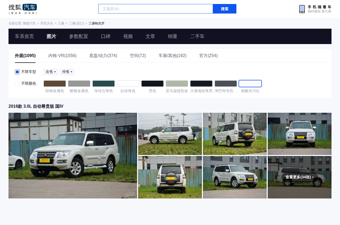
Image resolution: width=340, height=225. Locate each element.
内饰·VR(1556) (62, 55)
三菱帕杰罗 (97, 23)
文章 (150, 36)
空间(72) (138, 55)
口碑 (105, 36)
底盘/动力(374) (103, 55)
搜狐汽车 (22, 9)
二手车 (197, 36)
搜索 (224, 9)
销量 (172, 36)
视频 (128, 36)
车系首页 (24, 36)
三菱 (61, 23)
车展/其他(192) (172, 55)
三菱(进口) (76, 23)
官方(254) (208, 55)
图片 (51, 36)
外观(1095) (25, 55)
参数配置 (78, 36)
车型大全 (46, 23)
